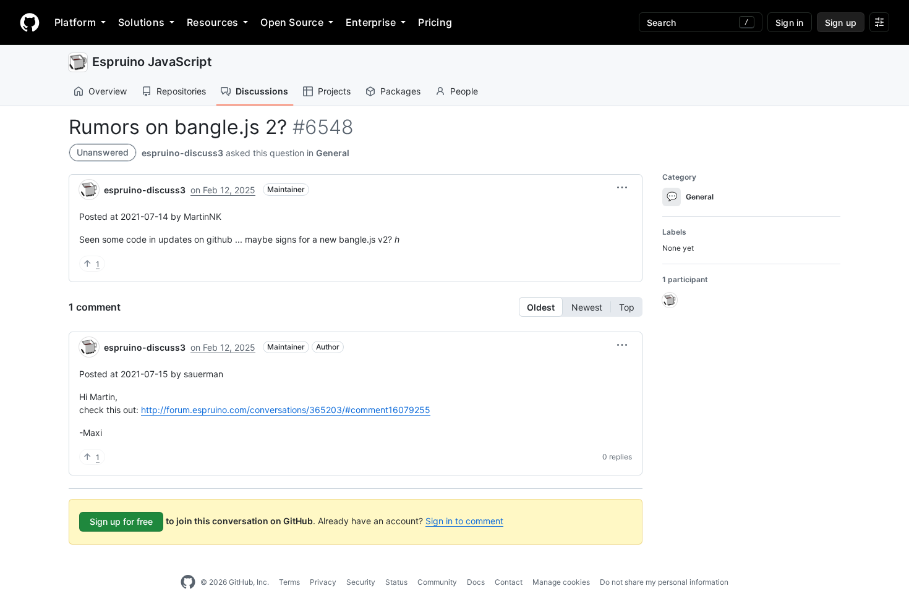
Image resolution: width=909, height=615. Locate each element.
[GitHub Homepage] (188, 582)
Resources (212, 22)
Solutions (141, 22)
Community (437, 582)
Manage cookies (561, 582)
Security (360, 582)
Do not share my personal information (664, 582)
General (332, 153)
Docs (476, 582)
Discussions (262, 91)
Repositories (181, 91)
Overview (107, 91)
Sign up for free (121, 521)
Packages (400, 91)
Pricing (435, 22)
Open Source (291, 22)
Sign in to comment (464, 521)
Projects (334, 91)
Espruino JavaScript (152, 61)
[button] (622, 188)
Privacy (323, 582)
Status (396, 582)
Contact (509, 582)
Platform (75, 22)
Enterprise (371, 22)
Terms (289, 582)
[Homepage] (30, 22)
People (464, 91)
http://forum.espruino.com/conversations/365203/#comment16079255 (285, 409)
